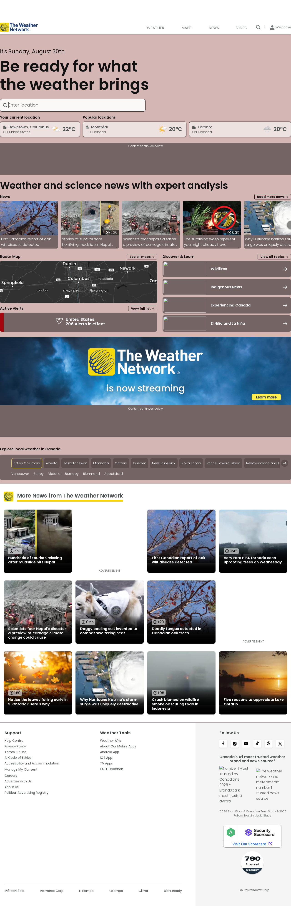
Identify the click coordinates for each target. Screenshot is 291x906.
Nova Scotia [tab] (191, 463)
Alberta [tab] (52, 463)
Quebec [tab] (139, 463)
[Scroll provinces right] (284, 463)
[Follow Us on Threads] (268, 744)
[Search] (258, 27)
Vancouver (20, 474)
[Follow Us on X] (280, 744)
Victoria (54, 474)
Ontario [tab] (121, 463)
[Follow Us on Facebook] (223, 744)
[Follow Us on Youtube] (246, 744)
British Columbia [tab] (26, 463)
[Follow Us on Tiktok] (257, 744)
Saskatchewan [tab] (75, 463)
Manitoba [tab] (101, 463)
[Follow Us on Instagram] (234, 744)
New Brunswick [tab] (164, 463)
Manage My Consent (21, 769)
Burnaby (72, 474)
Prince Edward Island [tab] (223, 463)
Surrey (39, 474)
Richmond (91, 474)
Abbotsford (113, 474)
